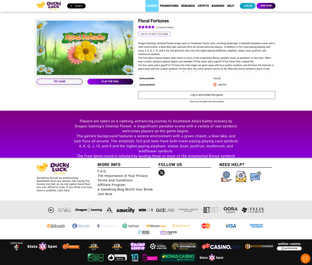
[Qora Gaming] (231, 210)
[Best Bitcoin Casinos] (96, 262)
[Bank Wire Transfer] (143, 234)
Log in (247, 5)
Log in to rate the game (154, 34)
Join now (266, 5)
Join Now (105, 194)
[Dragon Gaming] (89, 210)
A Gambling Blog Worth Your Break (125, 189)
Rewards (188, 5)
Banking (218, 5)
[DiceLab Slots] (165, 210)
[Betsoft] (211, 210)
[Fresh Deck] (188, 210)
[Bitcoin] (56, 228)
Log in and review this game (207, 94)
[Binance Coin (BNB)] (181, 228)
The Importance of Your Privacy (123, 175)
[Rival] (65, 210)
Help (230, 5)
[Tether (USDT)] (131, 228)
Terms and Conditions (115, 180)
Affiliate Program (111, 184)
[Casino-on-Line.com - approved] (117, 262)
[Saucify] (126, 210)
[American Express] (256, 228)
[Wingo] (145, 210)
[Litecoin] (81, 228)
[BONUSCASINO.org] (178, 262)
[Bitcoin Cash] (156, 228)
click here (64, 190)
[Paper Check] (168, 234)
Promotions (169, 5)
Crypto (203, 5)
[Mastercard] (206, 228)
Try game (59, 81)
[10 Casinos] (135, 262)
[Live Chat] (256, 182)
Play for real (110, 81)
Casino (152, 5)
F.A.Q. (102, 171)
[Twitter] (161, 173)
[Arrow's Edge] (109, 210)
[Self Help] (226, 182)
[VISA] (231, 228)
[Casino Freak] (150, 262)
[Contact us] (241, 182)
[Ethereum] (106, 228)
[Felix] (253, 210)
